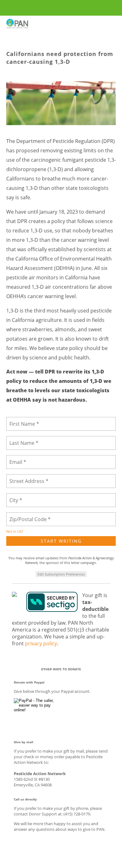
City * (15, 496)
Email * (17, 458)
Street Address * (26, 477)
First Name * (22, 420)
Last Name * (21, 439)
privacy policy (41, 643)
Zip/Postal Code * (27, 515)
